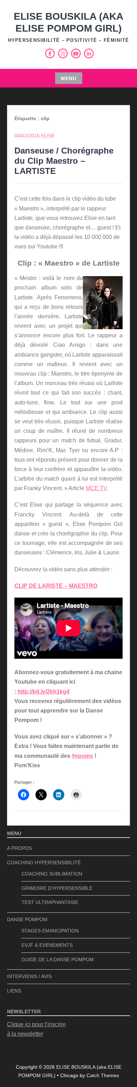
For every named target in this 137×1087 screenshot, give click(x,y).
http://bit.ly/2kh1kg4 (44, 692)
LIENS (14, 991)
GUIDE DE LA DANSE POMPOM (57, 959)
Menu (69, 78)
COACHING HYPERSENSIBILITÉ (44, 862)
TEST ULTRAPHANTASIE (49, 902)
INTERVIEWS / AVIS (29, 976)
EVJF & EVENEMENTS (47, 945)
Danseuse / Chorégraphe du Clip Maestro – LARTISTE (63, 161)
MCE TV (96, 488)
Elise (48, 135)
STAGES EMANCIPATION (50, 930)
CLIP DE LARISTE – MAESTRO (55, 586)
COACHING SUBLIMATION (51, 874)
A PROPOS (19, 848)
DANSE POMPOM (27, 919)
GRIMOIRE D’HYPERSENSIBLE (56, 888)
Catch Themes (102, 1075)
